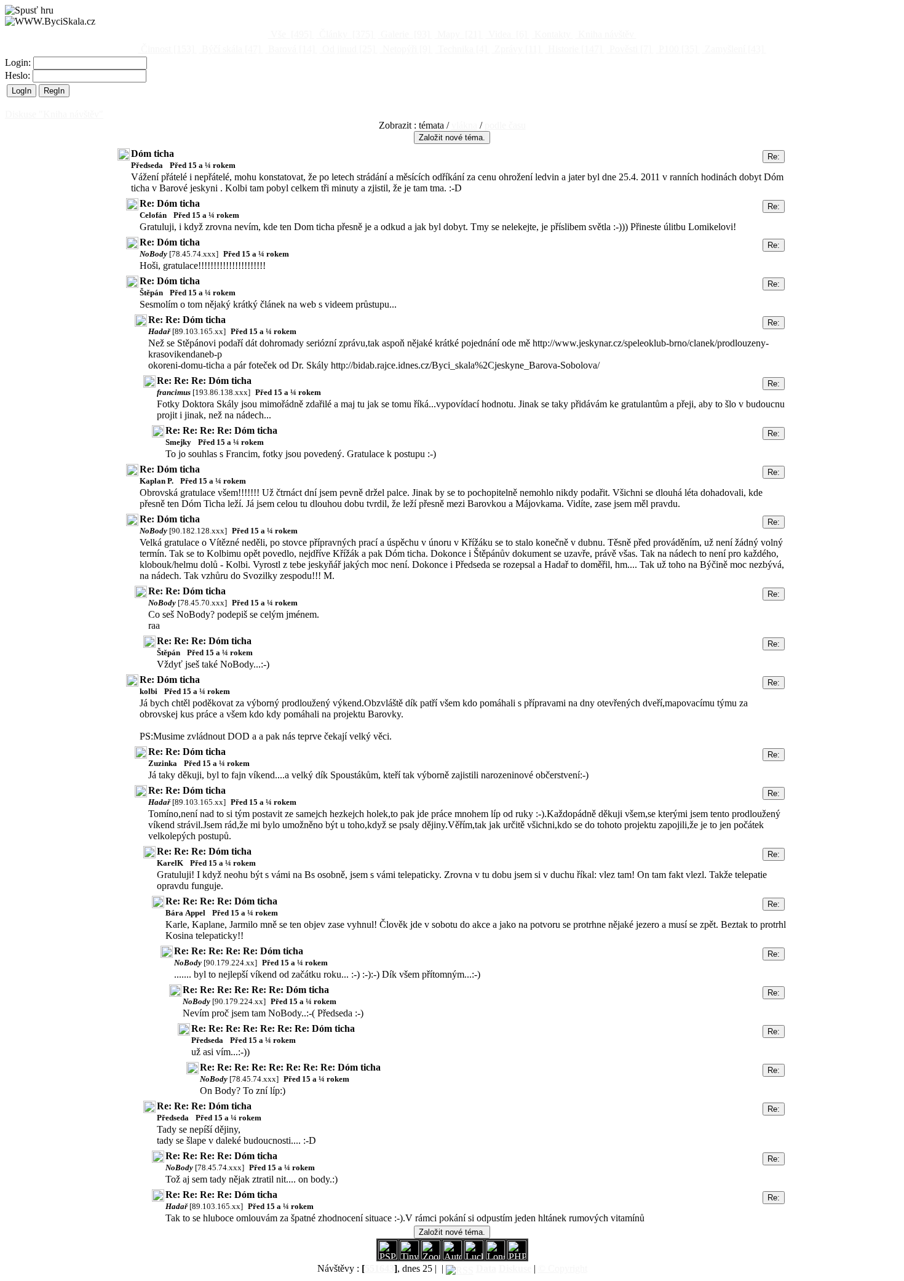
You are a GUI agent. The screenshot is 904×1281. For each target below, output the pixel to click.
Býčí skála (230, 49)
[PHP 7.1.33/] (516, 1256)
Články (345, 34)
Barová (290, 49)
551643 (379, 1268)
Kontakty (552, 34)
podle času (505, 125)
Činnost (166, 49)
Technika (461, 49)
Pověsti (629, 49)
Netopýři (405, 49)
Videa (506, 34)
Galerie (404, 34)
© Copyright (562, 1268)
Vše (290, 34)
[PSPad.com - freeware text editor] (387, 1256)
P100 (676, 49)
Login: (19, 62)
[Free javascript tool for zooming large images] (473, 1256)
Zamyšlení (733, 49)
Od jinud (347, 49)
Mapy (458, 34)
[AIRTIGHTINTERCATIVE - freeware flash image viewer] (452, 1256)
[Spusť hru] (29, 10)
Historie (573, 49)
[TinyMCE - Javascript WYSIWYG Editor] (409, 1256)
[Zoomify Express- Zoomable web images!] (430, 1256)
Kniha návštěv (606, 34)
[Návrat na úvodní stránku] (50, 21)
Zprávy (516, 49)
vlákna (464, 125)
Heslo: (19, 75)
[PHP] (495, 1256)
